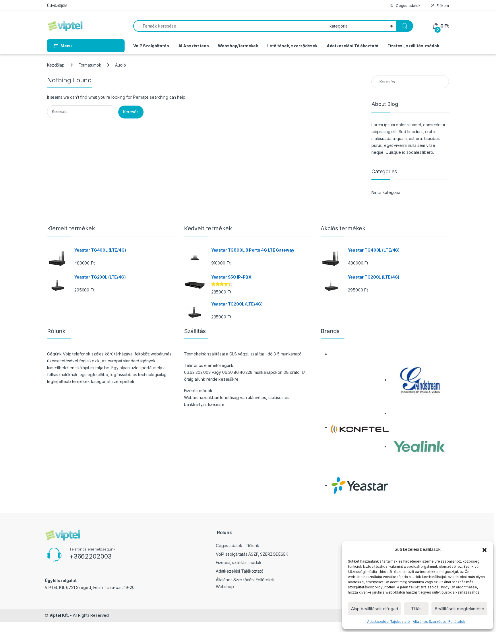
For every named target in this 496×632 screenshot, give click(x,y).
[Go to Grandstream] (419, 379)
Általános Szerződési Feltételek (439, 621)
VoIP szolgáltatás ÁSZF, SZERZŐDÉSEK (252, 554)
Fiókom (443, 5)
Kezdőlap (56, 65)
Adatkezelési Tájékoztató (388, 621)
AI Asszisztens (193, 45)
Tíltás (416, 608)
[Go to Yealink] (419, 446)
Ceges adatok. (408, 5)
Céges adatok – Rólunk (237, 545)
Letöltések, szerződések (292, 45)
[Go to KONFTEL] (359, 427)
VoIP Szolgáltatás (151, 45)
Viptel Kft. (59, 615)
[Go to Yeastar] (359, 485)
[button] (484, 549)
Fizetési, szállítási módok (413, 45)
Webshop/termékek (238, 45)
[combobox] (229, 26)
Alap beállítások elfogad (374, 608)
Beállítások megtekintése (459, 608)
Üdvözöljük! (57, 5)
